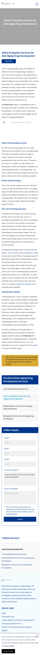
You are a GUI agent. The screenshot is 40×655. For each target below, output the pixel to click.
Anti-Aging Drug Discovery (12, 623)
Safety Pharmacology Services (14, 143)
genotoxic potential (24, 284)
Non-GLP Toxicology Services (14, 209)
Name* (6, 438)
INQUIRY (9, 61)
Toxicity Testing (11, 181)
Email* (6, 459)
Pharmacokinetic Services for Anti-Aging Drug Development (17, 407)
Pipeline (4, 630)
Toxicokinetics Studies (11, 292)
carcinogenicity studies (30, 253)
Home (4, 613)
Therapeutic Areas (8, 617)
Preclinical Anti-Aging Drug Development (16, 627)
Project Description (11, 489)
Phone (6, 449)
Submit (20, 519)
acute (32, 250)
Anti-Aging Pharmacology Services (15, 389)
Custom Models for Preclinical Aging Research (18, 620)
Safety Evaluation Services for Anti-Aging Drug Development (16, 397)
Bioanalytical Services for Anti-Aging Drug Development (18, 417)
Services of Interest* (11, 470)
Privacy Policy (9, 646)
